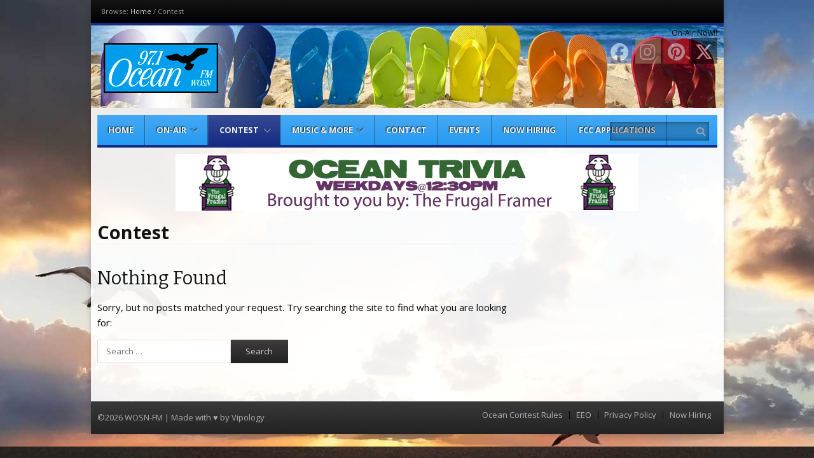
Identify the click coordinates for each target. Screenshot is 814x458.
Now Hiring (529, 129)
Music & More (322, 129)
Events (464, 129)
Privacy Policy (630, 415)
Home (140, 11)
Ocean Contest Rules (522, 415)
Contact (406, 129)
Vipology (248, 417)
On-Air (171, 129)
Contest (239, 129)
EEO (583, 415)
